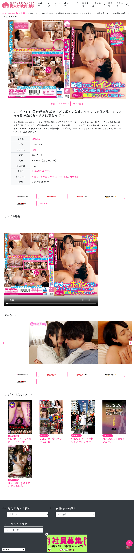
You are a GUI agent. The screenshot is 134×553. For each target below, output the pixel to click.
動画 (53, 104)
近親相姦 (74, 177)
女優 (49, 4)
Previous (3, 343)
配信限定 (85, 4)
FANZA (43, 203)
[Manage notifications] (128, 547)
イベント (57, 4)
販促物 (110, 4)
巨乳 (66, 177)
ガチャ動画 (96, 4)
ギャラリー (64, 104)
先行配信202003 (48, 177)
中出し (35, 177)
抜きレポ (67, 4)
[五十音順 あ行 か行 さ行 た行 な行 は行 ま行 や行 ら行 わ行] (75, 514)
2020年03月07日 (41, 171)
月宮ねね (36, 139)
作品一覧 (41, 4)
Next (131, 343)
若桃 (34, 150)
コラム (76, 4)
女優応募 (119, 4)
